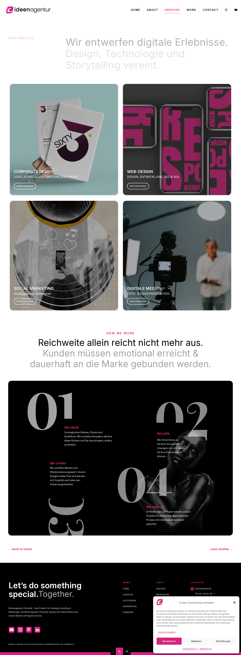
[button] (234, 602)
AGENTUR (128, 595)
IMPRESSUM (162, 595)
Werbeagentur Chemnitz (20, 608)
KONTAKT (161, 589)
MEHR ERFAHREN (25, 186)
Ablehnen (196, 641)
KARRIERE (128, 612)
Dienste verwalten (167, 632)
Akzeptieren (169, 641)
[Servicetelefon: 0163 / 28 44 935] (119, 651)
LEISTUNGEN (129, 600)
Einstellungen (223, 641)
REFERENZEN (130, 606)
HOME (126, 589)
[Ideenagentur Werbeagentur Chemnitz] (27, 10)
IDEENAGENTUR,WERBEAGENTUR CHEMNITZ (52, 644)
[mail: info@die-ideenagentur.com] (127, 651)
